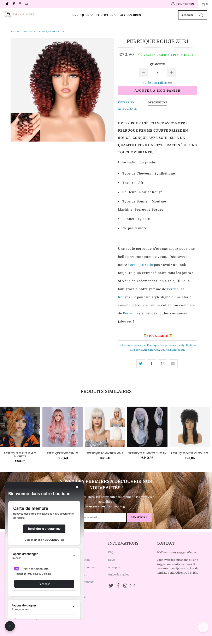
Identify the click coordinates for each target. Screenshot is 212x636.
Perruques (80, 15)
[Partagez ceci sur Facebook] (151, 363)
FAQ (110, 552)
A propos (114, 567)
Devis (112, 559)
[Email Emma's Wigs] (26, 4)
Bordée (154, 349)
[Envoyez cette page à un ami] (173, 363)
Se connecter (54, 539)
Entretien (126, 102)
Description (157, 102)
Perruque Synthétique (182, 345)
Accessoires (131, 15)
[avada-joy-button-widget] (10, 626)
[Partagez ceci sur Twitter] (140, 363)
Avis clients (127, 108)
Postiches (105, 15)
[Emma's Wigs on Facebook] (13, 4)
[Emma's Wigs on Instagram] (20, 4)
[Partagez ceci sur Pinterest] (162, 363)
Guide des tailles (118, 574)
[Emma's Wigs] (19, 14)
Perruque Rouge (157, 345)
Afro (146, 349)
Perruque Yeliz (140, 265)
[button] (44, 556)
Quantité (157, 64)
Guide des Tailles (154, 82)
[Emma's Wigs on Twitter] (7, 4)
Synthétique (177, 349)
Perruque (140, 345)
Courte (164, 349)
